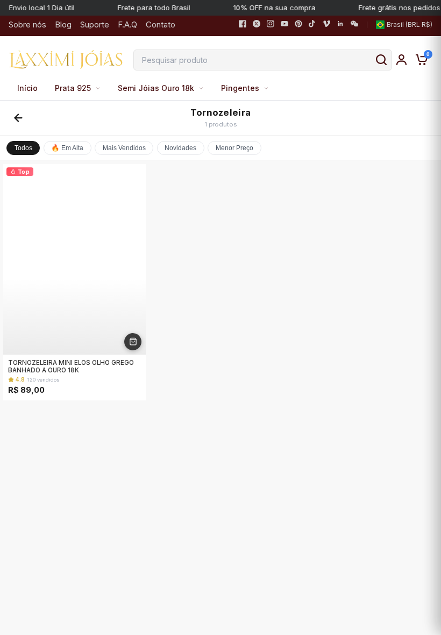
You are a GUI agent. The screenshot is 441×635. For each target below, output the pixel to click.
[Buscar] (381, 59)
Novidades (180, 148)
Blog (63, 24)
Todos (23, 148)
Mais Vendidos (124, 148)
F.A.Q (127, 24)
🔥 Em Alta (67, 148)
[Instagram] (270, 24)
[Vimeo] (326, 24)
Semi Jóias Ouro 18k (156, 88)
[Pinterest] (298, 24)
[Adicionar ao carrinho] (132, 341)
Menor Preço (234, 148)
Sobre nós (27, 24)
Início (27, 88)
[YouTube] (284, 24)
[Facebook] (242, 24)
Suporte (94, 24)
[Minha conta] (401, 59)
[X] (256, 24)
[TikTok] (312, 24)
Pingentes (240, 88)
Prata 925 (73, 88)
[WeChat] (354, 24)
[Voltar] (18, 118)
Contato (160, 24)
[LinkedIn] (340, 24)
